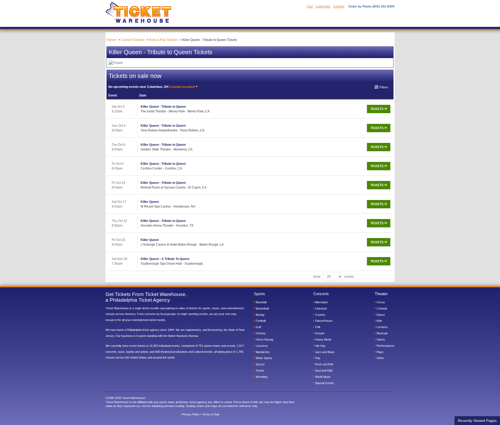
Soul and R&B (323, 370)
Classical (320, 308)
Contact (338, 6)
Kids (379, 320)
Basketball (262, 308)
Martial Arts (262, 352)
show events (333, 276)
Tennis (259, 370)
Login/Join (323, 6)
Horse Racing (264, 339)
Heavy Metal (322, 339)
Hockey (260, 333)
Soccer (260, 364)
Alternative (321, 302)
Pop (317, 358)
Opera (380, 339)
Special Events (324, 383)
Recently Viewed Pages (477, 420)
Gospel (319, 333)
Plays (380, 352)
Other (380, 358)
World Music (322, 376)
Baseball (260, 302)
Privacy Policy (190, 414)
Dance (380, 314)
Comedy (381, 308)
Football (260, 320)
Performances (385, 345)
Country (319, 314)
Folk (317, 327)
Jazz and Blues (324, 352)
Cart (310, 6)
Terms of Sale (211, 414)
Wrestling (261, 376)
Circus (380, 302)
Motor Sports (263, 358)
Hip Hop (319, 345)
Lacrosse (261, 345)
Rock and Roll (323, 364)
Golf (258, 327)
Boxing (259, 314)
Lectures (382, 327)
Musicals (382, 333)
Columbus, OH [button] (151, 87)
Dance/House (323, 320)
